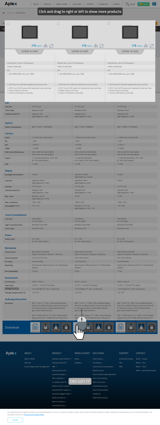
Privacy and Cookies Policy (34, 414)
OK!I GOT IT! (80, 381)
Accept (15, 420)
